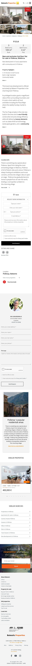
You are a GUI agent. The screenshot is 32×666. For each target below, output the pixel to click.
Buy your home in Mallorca (7, 591)
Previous (1, 480)
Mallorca (11, 645)
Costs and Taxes (5, 594)
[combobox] (5, 211)
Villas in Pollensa (5, 525)
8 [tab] (22, 496)
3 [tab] (11, 496)
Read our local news (6, 614)
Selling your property (6, 604)
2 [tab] (9, 496)
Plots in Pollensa (5, 529)
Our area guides (5, 616)
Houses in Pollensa (6, 522)
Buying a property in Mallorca (8, 598)
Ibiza (5, 645)
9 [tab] (25, 496)
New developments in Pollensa (9, 536)
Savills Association (5, 584)
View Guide (4, 187)
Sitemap (26, 645)
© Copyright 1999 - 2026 (16, 661)
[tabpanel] (16, 479)
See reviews (14, 651)
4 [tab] (14, 496)
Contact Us (3, 581)
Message (3, 350)
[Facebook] (11, 656)
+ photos (27, 32)
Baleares (14, 36)
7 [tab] (20, 496)
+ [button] (26, 3)
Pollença (20, 36)
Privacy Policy (18, 645)
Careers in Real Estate (6, 586)
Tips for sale (4, 608)
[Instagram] (20, 656)
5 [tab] (16, 496)
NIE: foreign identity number (7, 596)
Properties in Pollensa (7, 511)
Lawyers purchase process (7, 606)
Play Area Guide (12, 282)
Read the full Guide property (16, 446)
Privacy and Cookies (23, 238)
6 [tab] (18, 496)
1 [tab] (7, 496)
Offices (2, 579)
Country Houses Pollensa (8, 518)
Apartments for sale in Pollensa (9, 515)
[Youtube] (15, 656)
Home (3, 36)
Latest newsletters (5, 620)
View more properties (9, 278)
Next (30, 480)
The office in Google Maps (16, 642)
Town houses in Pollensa (8, 532)
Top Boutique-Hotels (6, 618)
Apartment (8, 36)
